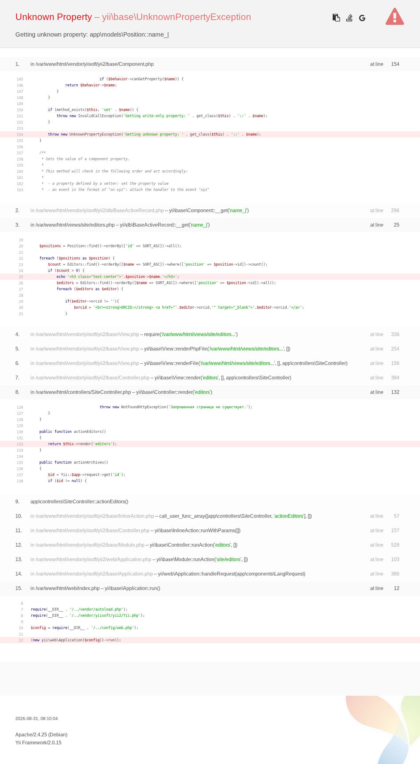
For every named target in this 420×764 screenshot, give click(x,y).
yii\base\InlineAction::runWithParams (195, 530)
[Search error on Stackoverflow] (349, 17)
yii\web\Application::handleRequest (196, 573)
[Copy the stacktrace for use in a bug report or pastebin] (336, 17)
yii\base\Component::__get (198, 210)
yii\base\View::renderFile (171, 363)
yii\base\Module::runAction (185, 559)
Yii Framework (31, 742)
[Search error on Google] (362, 17)
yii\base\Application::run (131, 588)
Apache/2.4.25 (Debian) (41, 734)
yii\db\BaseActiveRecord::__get (154, 225)
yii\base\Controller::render (164, 392)
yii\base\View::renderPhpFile (175, 348)
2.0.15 (54, 742)
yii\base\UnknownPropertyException (176, 17)
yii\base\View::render (177, 377)
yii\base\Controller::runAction (181, 545)
